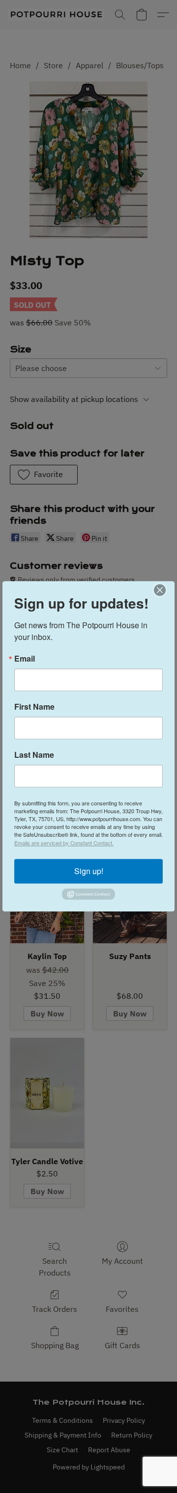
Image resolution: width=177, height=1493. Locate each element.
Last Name (34, 755)
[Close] (166, 590)
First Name (34, 707)
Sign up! (88, 871)
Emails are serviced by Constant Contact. (64, 843)
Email (24, 659)
